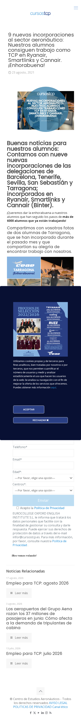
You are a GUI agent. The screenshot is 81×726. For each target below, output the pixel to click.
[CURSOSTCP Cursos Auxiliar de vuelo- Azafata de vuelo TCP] (40, 13)
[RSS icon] (50, 713)
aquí (53, 387)
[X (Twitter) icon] (34, 713)
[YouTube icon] (38, 713)
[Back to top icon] (40, 691)
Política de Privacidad (48, 508)
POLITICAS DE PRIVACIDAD (32, 707)
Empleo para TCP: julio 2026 (34, 653)
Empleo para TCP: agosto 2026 (37, 583)
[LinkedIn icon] (42, 713)
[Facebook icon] (30, 713)
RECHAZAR (40, 420)
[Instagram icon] (46, 713)
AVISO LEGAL (58, 703)
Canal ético (60, 707)
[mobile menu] (76, 7)
